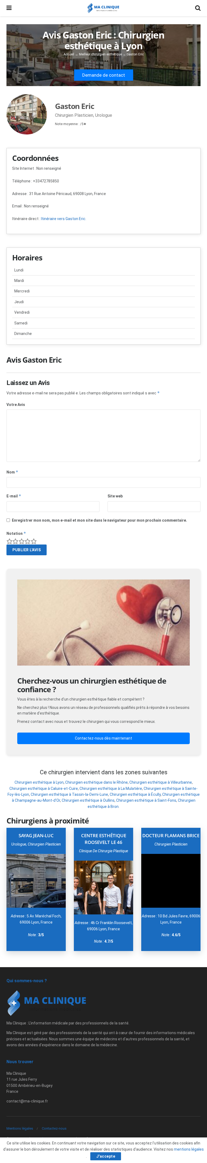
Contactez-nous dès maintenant (103, 738)
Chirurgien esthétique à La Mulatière (111, 788)
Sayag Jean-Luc (36, 835)
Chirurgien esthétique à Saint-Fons (146, 800)
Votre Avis (15, 404)
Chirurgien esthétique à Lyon (39, 782)
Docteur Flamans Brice (170, 835)
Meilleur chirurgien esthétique (100, 54)
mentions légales (189, 1149)
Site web (115, 496)
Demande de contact (103, 75)
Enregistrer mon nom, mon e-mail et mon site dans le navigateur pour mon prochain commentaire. (99, 520)
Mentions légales (19, 1128)
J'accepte (105, 1156)
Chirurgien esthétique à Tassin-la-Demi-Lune (69, 794)
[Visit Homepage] (103, 8)
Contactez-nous (54, 1128)
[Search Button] (198, 8)
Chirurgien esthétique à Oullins (88, 800)
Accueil (69, 54)
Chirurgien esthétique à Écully (135, 794)
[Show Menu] (9, 8)
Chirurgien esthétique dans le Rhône (96, 782)
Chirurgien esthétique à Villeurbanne (160, 782)
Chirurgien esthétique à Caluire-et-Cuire (43, 788)
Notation (16, 533)
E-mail (13, 496)
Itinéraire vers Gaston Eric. (63, 219)
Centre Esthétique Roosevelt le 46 (103, 838)
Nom (12, 472)
